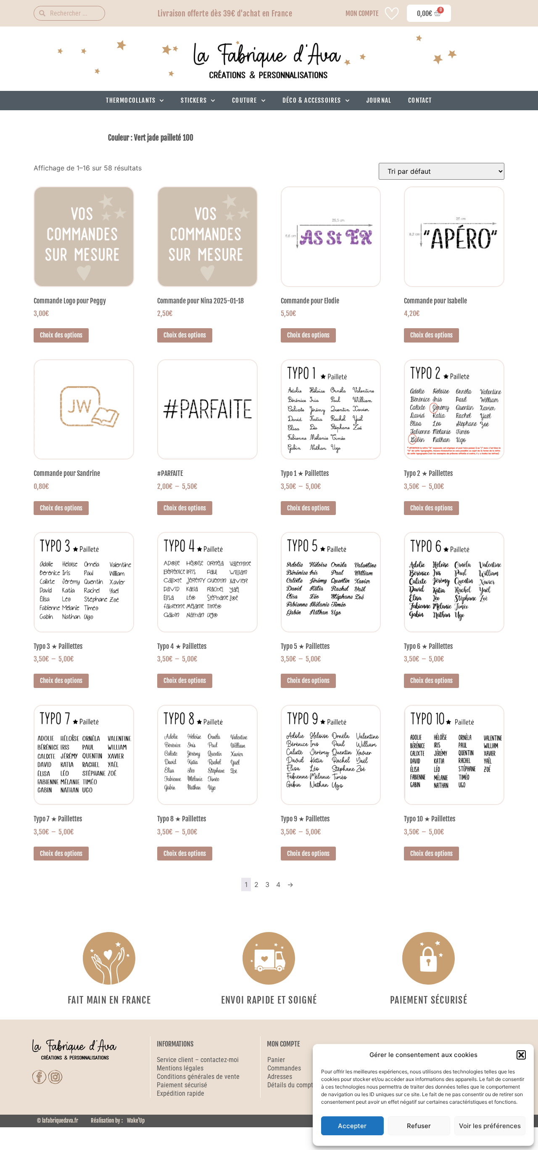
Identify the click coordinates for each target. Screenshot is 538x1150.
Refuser (419, 1126)
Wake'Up (136, 1120)
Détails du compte (291, 1085)
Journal (379, 100)
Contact (420, 100)
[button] (521, 1055)
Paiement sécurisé (183, 1085)
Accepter (352, 1126)
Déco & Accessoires (311, 100)
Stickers (194, 100)
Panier (276, 1060)
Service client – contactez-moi (198, 1060)
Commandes (284, 1068)
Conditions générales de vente (198, 1077)
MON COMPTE (361, 13)
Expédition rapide (180, 1093)
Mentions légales (180, 1068)
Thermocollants (131, 100)
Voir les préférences (490, 1126)
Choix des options (61, 335)
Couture (244, 100)
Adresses (279, 1077)
